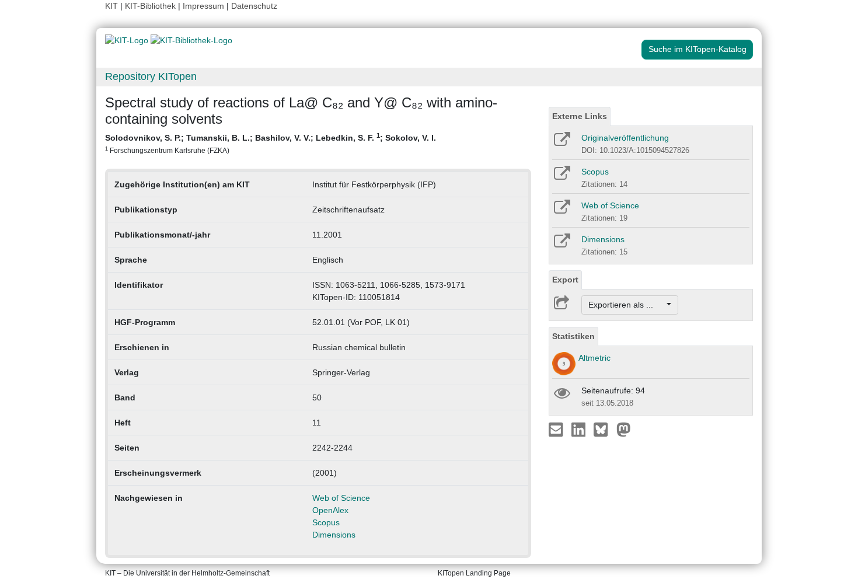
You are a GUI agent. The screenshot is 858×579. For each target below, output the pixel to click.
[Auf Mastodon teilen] (623, 429)
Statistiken (573, 336)
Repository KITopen (151, 76)
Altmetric (594, 357)
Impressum (203, 6)
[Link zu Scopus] (561, 177)
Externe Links (579, 116)
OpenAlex (330, 510)
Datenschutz (254, 6)
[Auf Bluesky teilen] (604, 429)
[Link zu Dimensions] (561, 244)
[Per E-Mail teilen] (557, 429)
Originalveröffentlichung (625, 137)
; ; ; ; (270, 143)
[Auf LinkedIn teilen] (580, 429)
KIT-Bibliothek (151, 6)
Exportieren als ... (626, 304)
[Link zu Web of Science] (561, 210)
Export (565, 279)
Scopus (326, 522)
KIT (111, 6)
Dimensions (333, 534)
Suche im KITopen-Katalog (697, 49)
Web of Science (341, 498)
